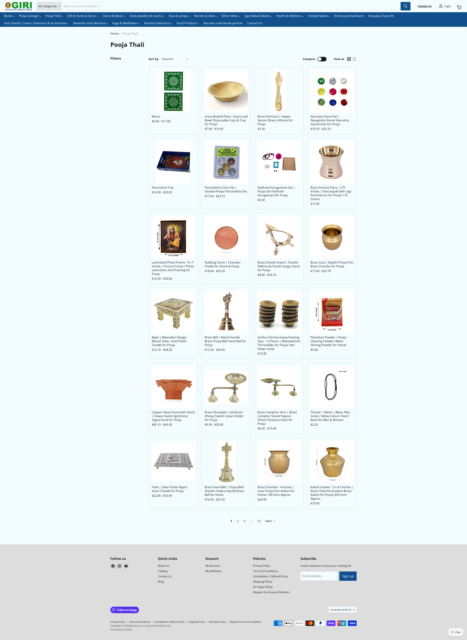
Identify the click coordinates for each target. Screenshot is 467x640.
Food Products (187, 23)
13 (258, 521)
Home (114, 33)
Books (8, 16)
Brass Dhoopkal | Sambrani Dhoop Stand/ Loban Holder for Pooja (224, 416)
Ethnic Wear (230, 16)
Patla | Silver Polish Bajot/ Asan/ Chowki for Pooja (169, 489)
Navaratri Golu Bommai (89, 23)
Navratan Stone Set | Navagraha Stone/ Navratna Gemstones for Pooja (329, 120)
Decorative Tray (162, 188)
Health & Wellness (289, 16)
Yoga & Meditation (125, 23)
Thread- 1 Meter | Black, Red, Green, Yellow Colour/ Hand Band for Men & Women (330, 416)
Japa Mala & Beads (258, 16)
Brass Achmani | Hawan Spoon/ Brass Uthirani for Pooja (275, 120)
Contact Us (254, 23)
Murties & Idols (205, 16)
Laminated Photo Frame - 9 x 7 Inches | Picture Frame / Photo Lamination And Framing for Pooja (173, 268)
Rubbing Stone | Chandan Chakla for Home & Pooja (222, 264)
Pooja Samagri (29, 16)
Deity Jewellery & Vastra (146, 16)
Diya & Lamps (178, 16)
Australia (341, 609)
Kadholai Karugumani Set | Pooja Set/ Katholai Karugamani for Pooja (276, 191)
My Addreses (213, 571)
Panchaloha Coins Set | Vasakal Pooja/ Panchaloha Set (226, 189)
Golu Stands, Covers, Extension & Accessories (35, 23)
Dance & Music (113, 16)
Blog (161, 581)
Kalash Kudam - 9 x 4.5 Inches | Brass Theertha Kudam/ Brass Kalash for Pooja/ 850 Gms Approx (331, 493)
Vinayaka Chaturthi (381, 16)
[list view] (354, 59)
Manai (156, 116)
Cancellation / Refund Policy (270, 576)
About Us (163, 565)
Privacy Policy (261, 565)
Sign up (348, 576)
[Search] (405, 6)
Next (269, 521)
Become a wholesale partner (223, 23)
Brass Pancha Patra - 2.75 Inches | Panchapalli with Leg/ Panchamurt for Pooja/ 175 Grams (331, 193)
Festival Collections (157, 23)
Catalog (162, 571)
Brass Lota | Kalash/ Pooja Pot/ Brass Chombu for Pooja (331, 264)
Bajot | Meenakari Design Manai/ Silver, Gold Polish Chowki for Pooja (169, 341)
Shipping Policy (262, 581)
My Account (212, 565)
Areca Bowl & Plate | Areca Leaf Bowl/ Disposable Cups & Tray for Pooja (226, 120)
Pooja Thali (53, 16)
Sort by (154, 59)
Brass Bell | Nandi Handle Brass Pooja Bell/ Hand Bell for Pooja (225, 341)
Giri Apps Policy (263, 587)
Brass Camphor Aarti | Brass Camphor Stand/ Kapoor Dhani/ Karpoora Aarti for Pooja (277, 418)
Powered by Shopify (121, 629)
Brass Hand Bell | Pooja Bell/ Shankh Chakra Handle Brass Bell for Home (224, 491)
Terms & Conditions (265, 571)
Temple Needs (318, 16)
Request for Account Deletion (271, 592)
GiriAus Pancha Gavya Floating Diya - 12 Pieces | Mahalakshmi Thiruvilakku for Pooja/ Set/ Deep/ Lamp (279, 343)
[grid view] (349, 59)
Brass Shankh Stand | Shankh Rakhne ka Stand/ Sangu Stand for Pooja (279, 266)
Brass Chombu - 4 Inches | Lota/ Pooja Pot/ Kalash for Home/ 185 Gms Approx (276, 491)
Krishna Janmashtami (349, 16)
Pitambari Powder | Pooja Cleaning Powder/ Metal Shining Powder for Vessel (328, 341)
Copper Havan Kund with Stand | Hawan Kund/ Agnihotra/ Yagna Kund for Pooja (173, 416)
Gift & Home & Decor (82, 16)
